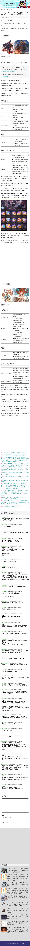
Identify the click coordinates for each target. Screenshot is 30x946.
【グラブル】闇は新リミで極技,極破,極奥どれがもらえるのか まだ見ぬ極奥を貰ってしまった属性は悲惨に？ (17, 870)
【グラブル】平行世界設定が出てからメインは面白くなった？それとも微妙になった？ (17, 897)
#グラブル (24, 69)
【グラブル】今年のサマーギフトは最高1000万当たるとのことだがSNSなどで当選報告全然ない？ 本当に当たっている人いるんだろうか (15, 502)
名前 (3, 815)
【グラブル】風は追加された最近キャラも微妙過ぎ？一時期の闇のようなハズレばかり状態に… (17, 923)
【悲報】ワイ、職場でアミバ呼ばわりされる (14, 452)
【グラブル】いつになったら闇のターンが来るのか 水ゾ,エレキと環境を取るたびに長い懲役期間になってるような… (17, 904)
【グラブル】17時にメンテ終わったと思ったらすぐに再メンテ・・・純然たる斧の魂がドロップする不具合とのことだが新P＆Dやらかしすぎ (15, 465)
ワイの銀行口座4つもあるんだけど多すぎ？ (13, 455)
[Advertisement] (15, 263)
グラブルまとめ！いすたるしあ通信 (16, 943)
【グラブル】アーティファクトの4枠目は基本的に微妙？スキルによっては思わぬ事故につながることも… (18, 916)
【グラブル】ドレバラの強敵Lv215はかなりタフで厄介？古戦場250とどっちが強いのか (18, 884)
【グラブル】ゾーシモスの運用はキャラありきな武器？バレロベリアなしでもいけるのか (17, 910)
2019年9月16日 (6, 76)
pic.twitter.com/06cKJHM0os (9, 71)
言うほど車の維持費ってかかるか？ (11, 506)
